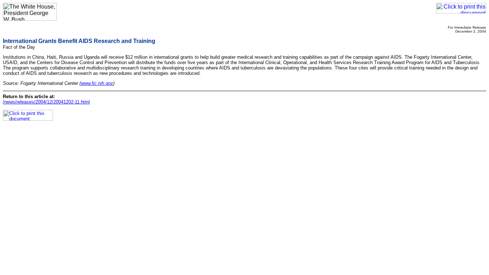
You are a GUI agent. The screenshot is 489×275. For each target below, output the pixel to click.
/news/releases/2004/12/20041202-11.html (46, 102)
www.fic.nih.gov (97, 83)
